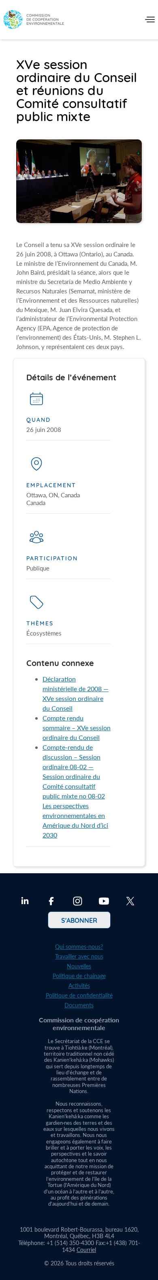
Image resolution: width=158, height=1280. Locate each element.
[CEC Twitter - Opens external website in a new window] (130, 902)
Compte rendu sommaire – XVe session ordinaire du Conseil (77, 728)
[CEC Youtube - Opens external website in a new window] (104, 902)
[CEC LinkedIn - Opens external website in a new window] (25, 902)
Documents (79, 1005)
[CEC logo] (33, 21)
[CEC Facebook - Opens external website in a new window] (51, 902)
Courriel (86, 1250)
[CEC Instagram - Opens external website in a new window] (77, 902)
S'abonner (79, 920)
